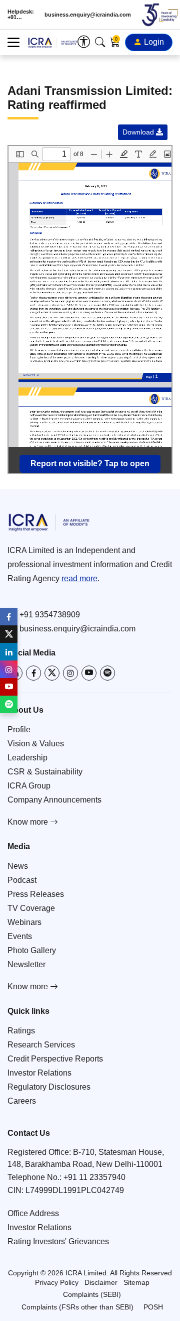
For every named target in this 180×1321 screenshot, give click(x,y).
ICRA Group (29, 785)
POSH (153, 1307)
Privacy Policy (56, 1282)
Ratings (21, 1030)
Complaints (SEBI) (92, 1294)
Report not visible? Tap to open (90, 463)
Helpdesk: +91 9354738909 (23, 14)
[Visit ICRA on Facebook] (33, 673)
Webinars (25, 922)
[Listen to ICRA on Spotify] (107, 673)
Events (20, 936)
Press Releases (36, 894)
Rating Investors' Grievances (58, 1241)
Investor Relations (40, 1073)
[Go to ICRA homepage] (90, 522)
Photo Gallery (32, 950)
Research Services (41, 1044)
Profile (19, 729)
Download (139, 132)
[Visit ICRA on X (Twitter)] (52, 673)
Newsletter (27, 964)
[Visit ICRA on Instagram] (70, 673)
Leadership (28, 757)
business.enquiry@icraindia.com (87, 15)
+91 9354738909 (50, 614)
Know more (29, 822)
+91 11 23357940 (95, 1177)
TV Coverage (31, 908)
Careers (22, 1101)
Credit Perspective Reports (55, 1058)
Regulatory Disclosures (49, 1087)
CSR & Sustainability (45, 771)
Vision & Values (36, 743)
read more (80, 578)
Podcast (22, 880)
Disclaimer (101, 1282)
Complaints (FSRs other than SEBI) (78, 1307)
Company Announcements (55, 800)
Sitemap (137, 1282)
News (18, 866)
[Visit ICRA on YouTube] (89, 673)
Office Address (33, 1213)
